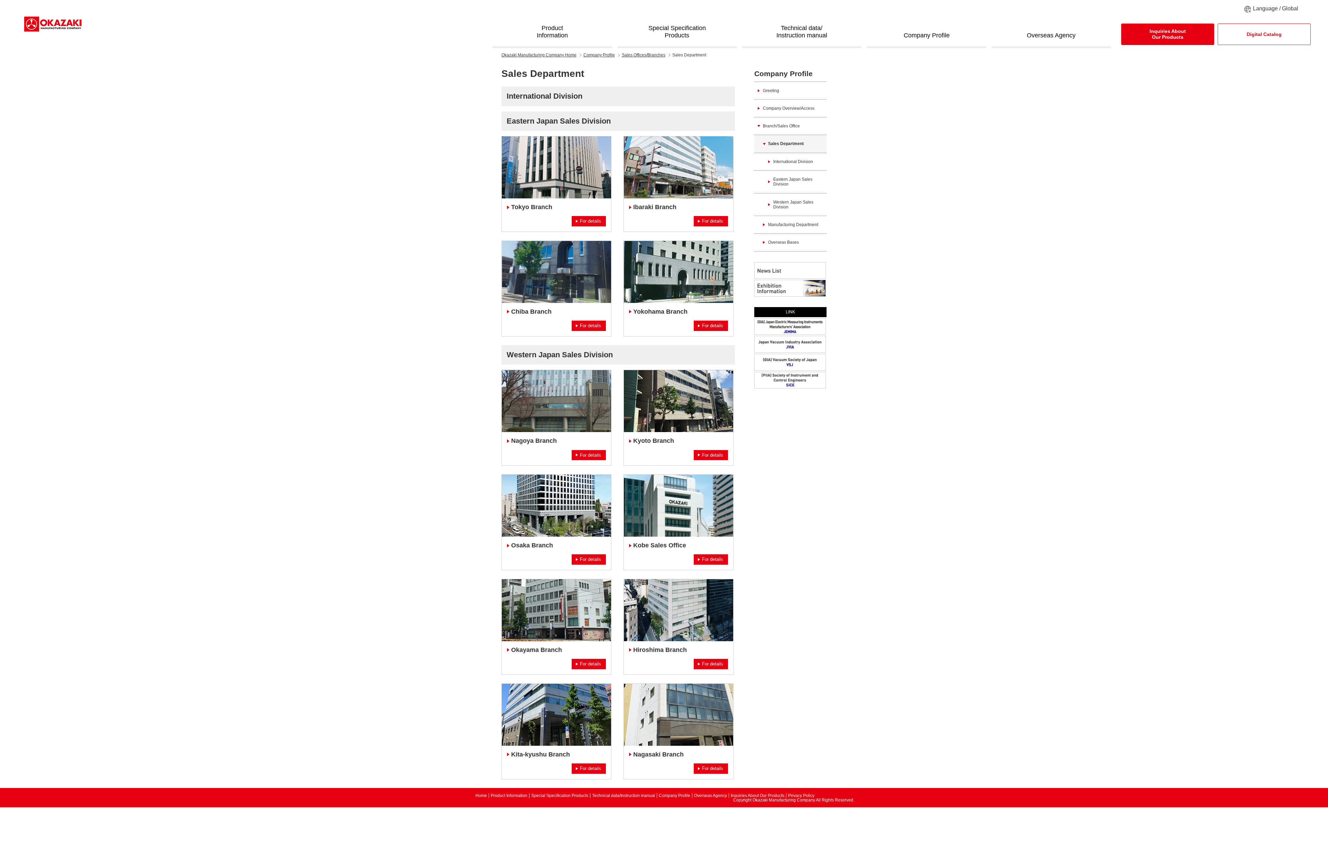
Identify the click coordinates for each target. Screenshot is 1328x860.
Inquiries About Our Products (757, 795)
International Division (544, 96)
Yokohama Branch (660, 311)
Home (539, 55)
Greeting (771, 90)
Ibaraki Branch (654, 207)
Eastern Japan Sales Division (559, 121)
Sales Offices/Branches (643, 55)
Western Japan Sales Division (560, 354)
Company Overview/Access (788, 108)
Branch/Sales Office (781, 126)
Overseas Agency (1051, 35)
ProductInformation (552, 32)
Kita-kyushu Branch (540, 754)
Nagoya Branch (534, 440)
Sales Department (786, 143)
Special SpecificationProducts (677, 32)
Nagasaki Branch (658, 754)
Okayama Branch (536, 649)
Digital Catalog (1264, 34)
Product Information (509, 795)
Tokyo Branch (531, 207)
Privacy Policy (801, 795)
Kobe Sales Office (659, 545)
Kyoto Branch (653, 440)
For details (590, 221)
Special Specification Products (559, 795)
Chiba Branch (531, 311)
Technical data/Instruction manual (801, 32)
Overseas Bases (783, 242)
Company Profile (927, 35)
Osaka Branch (532, 545)
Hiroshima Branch (660, 649)
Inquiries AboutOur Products (1168, 34)
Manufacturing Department (793, 224)
